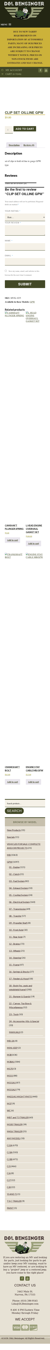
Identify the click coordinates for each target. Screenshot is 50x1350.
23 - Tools (13, 1014)
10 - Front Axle (16, 929)
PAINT (10, 1208)
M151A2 (11, 1089)
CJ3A (9, 1152)
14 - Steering (15, 957)
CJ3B (9, 1159)
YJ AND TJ (12, 1194)
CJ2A (9, 1145)
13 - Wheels (14, 950)
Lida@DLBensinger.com (25, 1303)
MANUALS (14, 1032)
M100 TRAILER (14, 1124)
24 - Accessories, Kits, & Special (24, 1021)
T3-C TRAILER (14, 1201)
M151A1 (11, 1082)
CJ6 (9, 1173)
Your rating (12, 211)
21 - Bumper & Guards (19, 996)
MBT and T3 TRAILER (18, 1117)
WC (9, 1110)
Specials (11, 837)
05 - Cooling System (18, 895)
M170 (10, 1068)
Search (14, 811)
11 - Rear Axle (15, 936)
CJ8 (9, 1187)
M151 (10, 1075)
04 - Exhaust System (18, 888)
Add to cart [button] (12, 540)
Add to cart (25, 129)
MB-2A (10, 1040)
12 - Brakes (14, 943)
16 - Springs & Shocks (19, 971)
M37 (9, 1103)
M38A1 (10, 1061)
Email (9, 255)
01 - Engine (14, 867)
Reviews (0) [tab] (28, 145)
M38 (9, 1054)
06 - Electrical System (19, 902)
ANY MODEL (13, 1138)
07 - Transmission (17, 909)
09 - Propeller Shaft (18, 923)
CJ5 (9, 1166)
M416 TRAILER (14, 1131)
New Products (14, 830)
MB (9, 855)
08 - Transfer (15, 916)
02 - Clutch (14, 874)
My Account (12, 70)
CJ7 (9, 1180)
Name (8, 240)
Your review (13, 222)
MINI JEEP (12, 1047)
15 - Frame (14, 964)
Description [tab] (14, 145)
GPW (32, 301)
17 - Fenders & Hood (19, 978)
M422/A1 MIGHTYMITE (19, 1096)
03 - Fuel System (17, 881)
